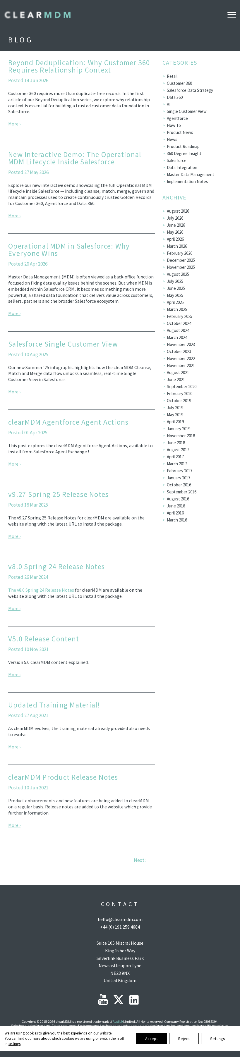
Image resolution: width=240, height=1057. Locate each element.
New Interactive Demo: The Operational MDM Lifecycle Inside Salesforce (74, 158)
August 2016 (178, 499)
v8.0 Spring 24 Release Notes (56, 566)
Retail (172, 76)
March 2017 (177, 463)
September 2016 (181, 492)
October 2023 (179, 351)
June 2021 (176, 379)
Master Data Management (190, 174)
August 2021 (178, 372)
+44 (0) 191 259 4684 (120, 927)
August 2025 (178, 274)
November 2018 (181, 435)
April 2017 (175, 456)
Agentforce (177, 118)
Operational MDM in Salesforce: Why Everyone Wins (69, 249)
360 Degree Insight (184, 153)
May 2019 (175, 414)
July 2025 (175, 281)
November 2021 (181, 365)
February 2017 (179, 471)
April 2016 (175, 513)
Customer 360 (179, 83)
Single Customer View (187, 111)
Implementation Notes (187, 181)
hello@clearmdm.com (120, 919)
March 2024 (177, 337)
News (172, 139)
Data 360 (175, 97)
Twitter (119, 999)
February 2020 (179, 393)
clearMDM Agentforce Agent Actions (68, 422)
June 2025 (176, 288)
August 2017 (178, 449)
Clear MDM (37, 14)
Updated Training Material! (54, 705)
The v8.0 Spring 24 (26, 590)
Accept (151, 1038)
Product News (180, 132)
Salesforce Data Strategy (190, 90)
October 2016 (179, 485)
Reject (184, 1038)
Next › (140, 860)
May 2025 (175, 295)
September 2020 (181, 386)
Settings (217, 1038)
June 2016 (176, 506)
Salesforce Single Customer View (63, 344)
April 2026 (175, 239)
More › (14, 124)
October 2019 (179, 400)
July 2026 (175, 218)
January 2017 (178, 478)
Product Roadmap (183, 146)
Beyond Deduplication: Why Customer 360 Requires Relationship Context (79, 66)
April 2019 (175, 421)
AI (168, 104)
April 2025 (175, 302)
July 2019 (175, 407)
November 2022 (181, 358)
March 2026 (177, 246)
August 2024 (178, 330)
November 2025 (181, 267)
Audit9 (118, 1021)
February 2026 (179, 253)
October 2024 (179, 323)
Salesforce (176, 160)
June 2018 (176, 442)
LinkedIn (134, 1000)
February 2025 (179, 316)
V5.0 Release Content (43, 638)
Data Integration (182, 167)
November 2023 (181, 344)
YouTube (103, 999)
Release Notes (59, 590)
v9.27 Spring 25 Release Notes (58, 494)
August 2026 (178, 211)
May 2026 (175, 232)
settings (14, 1043)
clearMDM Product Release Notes (63, 777)
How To (174, 125)
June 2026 (176, 225)
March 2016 (177, 520)
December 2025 (181, 260)
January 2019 (178, 428)
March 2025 (177, 309)
